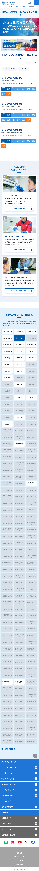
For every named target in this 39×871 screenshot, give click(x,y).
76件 (30, 83)
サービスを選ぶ (10, 69)
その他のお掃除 (7, 807)
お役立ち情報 (6, 823)
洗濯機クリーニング (9, 784)
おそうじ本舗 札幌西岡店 (12, 104)
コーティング (6, 801)
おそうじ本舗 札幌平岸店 (12, 130)
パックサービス (7, 773)
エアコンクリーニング (10, 767)
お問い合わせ (19, 864)
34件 (29, 135)
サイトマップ (19, 861)
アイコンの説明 (33, 62)
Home (19, 849)
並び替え (24, 69)
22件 (21, 109)
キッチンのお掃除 (8, 790)
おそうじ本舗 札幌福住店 (12, 77)
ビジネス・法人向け (9, 835)
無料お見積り (26, 323)
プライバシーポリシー (20, 857)
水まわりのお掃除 (8, 778)
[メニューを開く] (36, 2)
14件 (20, 135)
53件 (30, 109)
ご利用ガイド (6, 818)
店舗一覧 (5, 812)
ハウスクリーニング (9, 762)
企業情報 (19, 853)
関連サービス (6, 829)
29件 (21, 83)
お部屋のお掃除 (7, 795)
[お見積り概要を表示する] (30, 2)
